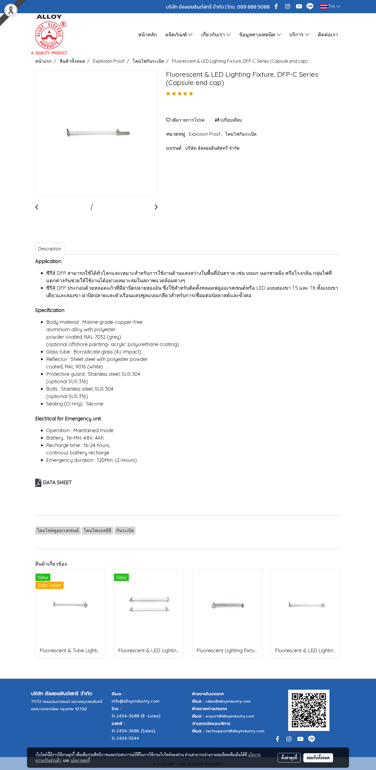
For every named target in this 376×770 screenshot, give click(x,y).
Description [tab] (49, 248)
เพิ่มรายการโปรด (187, 120)
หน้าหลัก (147, 34)
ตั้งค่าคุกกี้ (289, 757)
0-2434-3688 (125, 716)
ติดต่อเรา (328, 34)
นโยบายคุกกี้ (80, 760)
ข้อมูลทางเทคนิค (258, 34)
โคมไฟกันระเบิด (241, 134)
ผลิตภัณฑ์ (176, 34)
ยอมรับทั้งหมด (318, 757)
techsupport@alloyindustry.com (235, 731)
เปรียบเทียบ (230, 120)
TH (331, 6)
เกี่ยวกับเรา (213, 34)
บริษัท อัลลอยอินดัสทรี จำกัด (212, 148)
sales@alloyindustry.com (228, 701)
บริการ (297, 34)
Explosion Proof (205, 134)
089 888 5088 (253, 6)
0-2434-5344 (125, 738)
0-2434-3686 (125, 731)
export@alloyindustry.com (230, 716)
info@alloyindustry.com (135, 701)
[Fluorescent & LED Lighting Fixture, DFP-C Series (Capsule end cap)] (96, 133)
